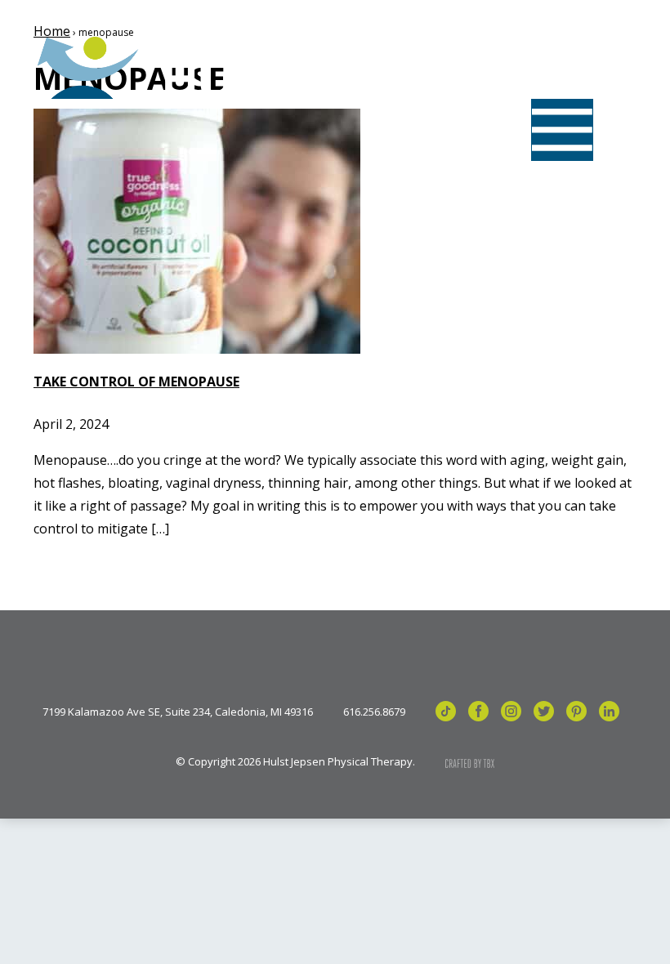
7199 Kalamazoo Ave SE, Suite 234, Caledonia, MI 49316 (177, 712)
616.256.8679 (374, 712)
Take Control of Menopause (136, 382)
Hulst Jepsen (155, 68)
